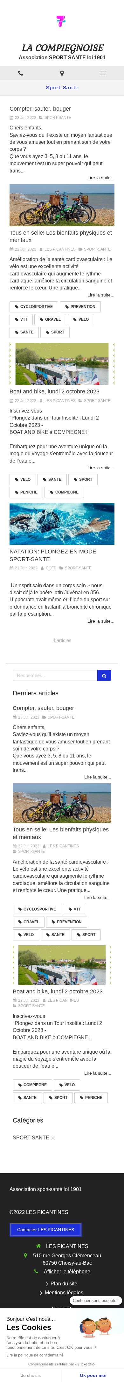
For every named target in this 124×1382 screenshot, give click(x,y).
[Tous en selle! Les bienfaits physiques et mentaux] (62, 205)
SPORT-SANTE (31, 1137)
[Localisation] (62, 73)
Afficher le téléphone (67, 1271)
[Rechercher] (104, 675)
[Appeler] (20, 73)
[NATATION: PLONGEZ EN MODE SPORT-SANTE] (62, 524)
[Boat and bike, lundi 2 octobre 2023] (62, 364)
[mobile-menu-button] (103, 73)
